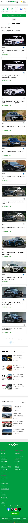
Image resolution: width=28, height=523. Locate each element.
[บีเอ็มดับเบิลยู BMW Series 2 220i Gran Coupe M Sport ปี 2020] (14, 267)
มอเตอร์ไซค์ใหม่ (4, 459)
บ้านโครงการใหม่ (4, 478)
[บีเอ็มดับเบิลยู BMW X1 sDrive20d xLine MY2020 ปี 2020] (14, 318)
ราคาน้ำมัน (17, 466)
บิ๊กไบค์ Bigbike (4, 461)
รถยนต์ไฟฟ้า (3, 456)
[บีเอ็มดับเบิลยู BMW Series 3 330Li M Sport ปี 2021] (14, 116)
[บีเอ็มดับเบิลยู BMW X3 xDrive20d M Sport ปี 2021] (14, 40)
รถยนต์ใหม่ (3, 453)
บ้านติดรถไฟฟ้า (4, 486)
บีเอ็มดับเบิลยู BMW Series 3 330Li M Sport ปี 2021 (13, 127)
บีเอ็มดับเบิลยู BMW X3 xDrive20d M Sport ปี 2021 (13, 51)
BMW (14, 19)
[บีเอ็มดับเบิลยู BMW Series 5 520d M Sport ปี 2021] (14, 166)
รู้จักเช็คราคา (3, 500)
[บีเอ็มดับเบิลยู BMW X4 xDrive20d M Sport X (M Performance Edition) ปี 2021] (14, 91)
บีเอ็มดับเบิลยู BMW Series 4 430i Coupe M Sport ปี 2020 (13, 253)
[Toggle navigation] (1, 2)
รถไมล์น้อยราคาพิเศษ (5, 472)
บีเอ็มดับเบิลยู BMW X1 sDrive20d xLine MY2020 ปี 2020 (12, 329)
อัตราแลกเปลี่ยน (18, 469)
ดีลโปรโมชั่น (3, 495)
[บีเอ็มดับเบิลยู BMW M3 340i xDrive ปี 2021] (14, 141)
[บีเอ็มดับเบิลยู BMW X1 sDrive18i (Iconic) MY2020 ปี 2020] (14, 292)
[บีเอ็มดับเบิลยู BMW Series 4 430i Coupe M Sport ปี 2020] (14, 242)
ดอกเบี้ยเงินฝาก (18, 459)
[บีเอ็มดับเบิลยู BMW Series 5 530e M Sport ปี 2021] (14, 217)
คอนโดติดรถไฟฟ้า (4, 483)
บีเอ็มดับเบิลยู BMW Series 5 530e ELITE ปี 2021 (12, 203)
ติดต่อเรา (3, 502)
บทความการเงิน (4, 464)
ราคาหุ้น (16, 464)
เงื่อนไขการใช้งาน (4, 497)
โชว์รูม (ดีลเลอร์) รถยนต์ (6, 466)
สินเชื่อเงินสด (17, 453)
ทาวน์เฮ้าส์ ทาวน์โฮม (5, 489)
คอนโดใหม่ (3, 481)
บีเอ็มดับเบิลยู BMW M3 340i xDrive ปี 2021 (13, 151)
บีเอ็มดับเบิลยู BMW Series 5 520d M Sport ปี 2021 (13, 177)
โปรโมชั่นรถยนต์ (4, 469)
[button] (23, 2)
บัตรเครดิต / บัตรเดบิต (19, 456)
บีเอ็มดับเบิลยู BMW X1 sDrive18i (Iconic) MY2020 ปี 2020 (12, 303)
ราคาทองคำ (17, 461)
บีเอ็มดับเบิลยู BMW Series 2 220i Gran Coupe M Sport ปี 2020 (12, 278)
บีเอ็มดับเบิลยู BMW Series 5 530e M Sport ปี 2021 (13, 228)
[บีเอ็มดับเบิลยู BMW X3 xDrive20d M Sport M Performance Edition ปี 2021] (14, 65)
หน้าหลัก (2, 492)
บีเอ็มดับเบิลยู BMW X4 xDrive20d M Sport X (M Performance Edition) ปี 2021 (13, 102)
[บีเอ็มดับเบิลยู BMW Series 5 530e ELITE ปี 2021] (14, 192)
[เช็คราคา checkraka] (11, 2)
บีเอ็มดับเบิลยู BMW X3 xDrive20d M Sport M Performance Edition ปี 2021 (13, 77)
